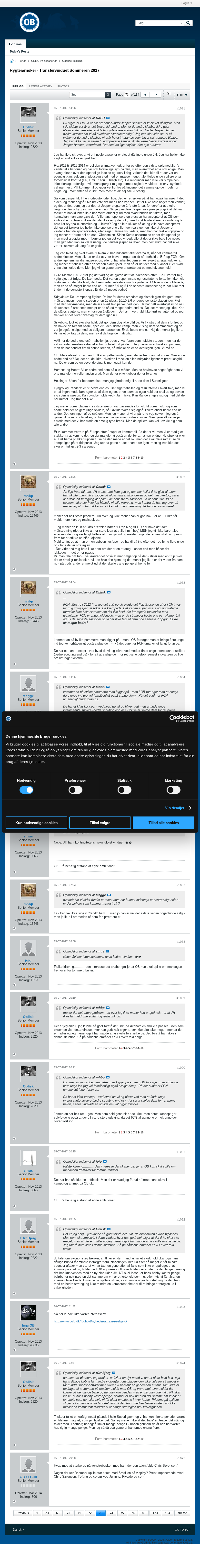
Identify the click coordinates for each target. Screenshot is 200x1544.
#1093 (181, 1307)
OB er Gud (28, 1477)
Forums (15, 44)
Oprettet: (21, 143)
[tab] (18, 86)
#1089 (181, 998)
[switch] (75, 790)
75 (122, 1513)
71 (79, 1513)
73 (100, 1513)
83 (143, 1513)
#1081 (181, 108)
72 (90, 1513)
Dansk (17, 1529)
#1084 (181, 677)
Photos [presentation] (63, 86)
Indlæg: (24, 147)
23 (47, 1513)
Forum (22, 60)
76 (133, 1513)
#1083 (181, 582)
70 (68, 1513)
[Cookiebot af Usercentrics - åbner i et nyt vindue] (173, 718)
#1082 (181, 477)
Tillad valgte (100, 822)
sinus (28, 836)
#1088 (181, 941)
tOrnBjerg (28, 1238)
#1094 (181, 1363)
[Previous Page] (145, 94)
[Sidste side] (169, 96)
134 (167, 1513)
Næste (182, 1513)
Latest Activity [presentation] (40, 86)
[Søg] (188, 23)
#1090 (181, 1067)
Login (185, 3)
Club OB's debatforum (44, 60)
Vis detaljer (174, 808)
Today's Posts (19, 51)
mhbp (28, 496)
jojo (28, 960)
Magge (28, 696)
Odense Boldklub (72, 60)
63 (58, 1513)
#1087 (181, 885)
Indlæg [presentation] (18, 86)
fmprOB (28, 1325)
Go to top (182, 1529)
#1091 (181, 1152)
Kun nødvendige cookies (36, 822)
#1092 (181, 1219)
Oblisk (28, 127)
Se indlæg (108, 118)
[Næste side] (156, 94)
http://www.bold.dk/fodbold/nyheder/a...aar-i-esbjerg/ (90, 1321)
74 (111, 1513)
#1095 (181, 1458)
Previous (23, 1513)
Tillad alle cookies (164, 822)
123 (155, 1513)
